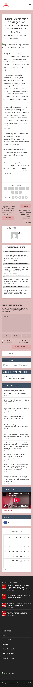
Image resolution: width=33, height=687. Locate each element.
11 (13, 551)
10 (9, 551)
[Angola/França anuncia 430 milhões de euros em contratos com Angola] (16, 276)
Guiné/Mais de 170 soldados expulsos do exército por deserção (16, 409)
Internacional (11, 38)
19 (17, 556)
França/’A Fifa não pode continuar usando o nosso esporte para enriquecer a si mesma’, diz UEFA (15, 292)
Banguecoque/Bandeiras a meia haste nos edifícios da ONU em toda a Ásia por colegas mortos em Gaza (16, 269)
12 (17, 551)
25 (13, 561)
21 (24, 556)
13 (21, 551)
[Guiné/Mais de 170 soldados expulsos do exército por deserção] (4, 605)
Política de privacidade (9, 649)
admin (16, 35)
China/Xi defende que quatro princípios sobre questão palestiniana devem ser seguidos (16, 426)
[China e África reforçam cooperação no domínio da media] (4, 596)
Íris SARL (12, 683)
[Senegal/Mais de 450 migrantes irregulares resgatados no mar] (4, 613)
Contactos (5, 644)
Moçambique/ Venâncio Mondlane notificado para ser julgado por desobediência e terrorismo (14, 456)
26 (17, 561)
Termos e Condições (8, 653)
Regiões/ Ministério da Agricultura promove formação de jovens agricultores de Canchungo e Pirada (14, 391)
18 (13, 556)
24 (9, 561)
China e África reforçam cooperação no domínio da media (16, 401)
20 (21, 556)
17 (9, 556)
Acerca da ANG (6, 640)
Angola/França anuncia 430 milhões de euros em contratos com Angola (15, 280)
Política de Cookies (8, 658)
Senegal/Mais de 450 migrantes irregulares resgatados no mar (13, 417)
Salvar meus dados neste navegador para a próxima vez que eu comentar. (16, 341)
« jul (4, 569)
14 (24, 551)
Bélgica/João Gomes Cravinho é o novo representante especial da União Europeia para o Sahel (16, 256)
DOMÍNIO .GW (7, 511)
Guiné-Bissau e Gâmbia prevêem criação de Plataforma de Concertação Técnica (16, 435)
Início (3, 635)
